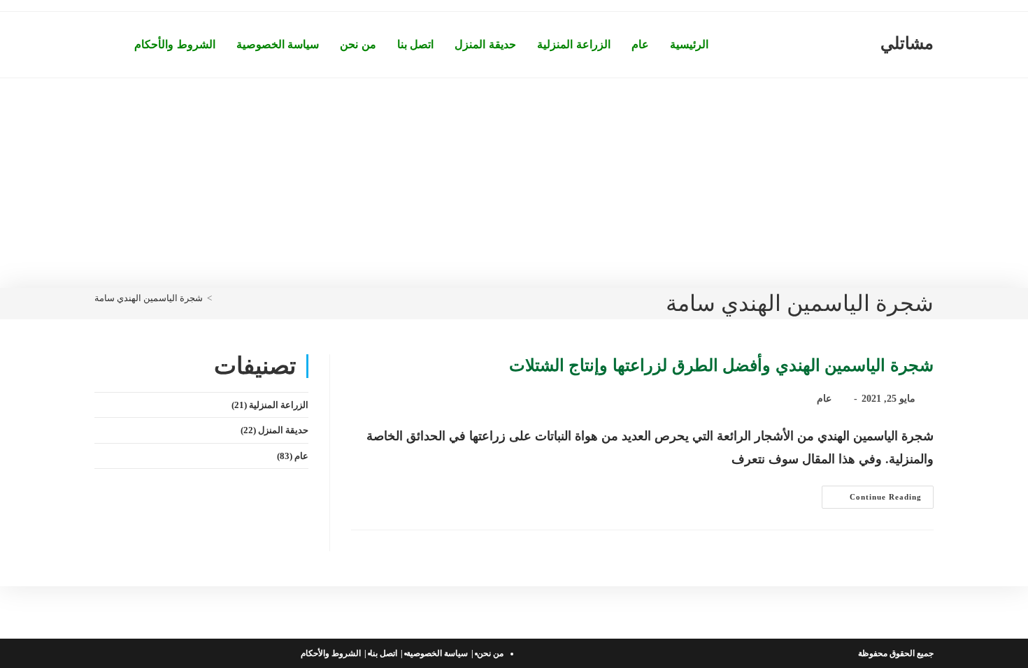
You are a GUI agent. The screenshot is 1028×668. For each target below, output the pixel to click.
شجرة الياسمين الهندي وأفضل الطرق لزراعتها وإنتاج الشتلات (721, 365)
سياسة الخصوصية (437, 653)
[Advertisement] (514, 183)
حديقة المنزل (283, 430)
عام (824, 398)
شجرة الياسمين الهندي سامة (148, 298)
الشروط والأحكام (331, 653)
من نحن (490, 653)
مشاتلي (907, 43)
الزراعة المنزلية (278, 405)
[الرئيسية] (219, 298)
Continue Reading (872, 500)
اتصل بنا (383, 653)
